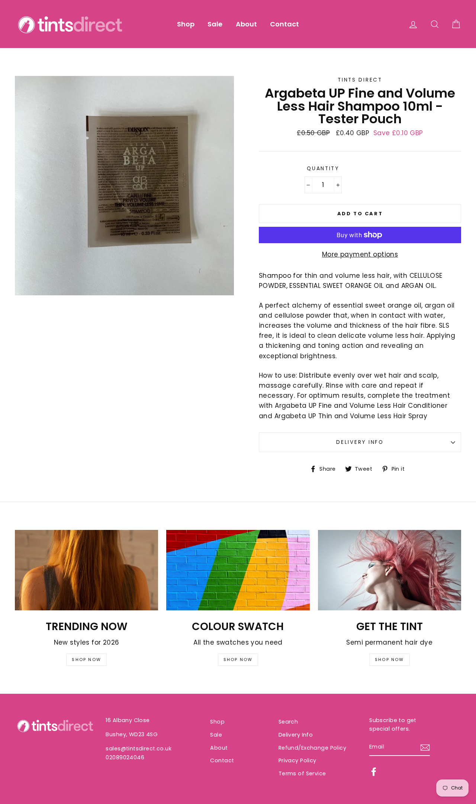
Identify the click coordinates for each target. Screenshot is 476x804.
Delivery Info (359, 442)
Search (288, 721)
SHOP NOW (86, 659)
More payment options (360, 254)
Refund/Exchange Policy (312, 747)
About (246, 24)
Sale (215, 24)
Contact (284, 24)
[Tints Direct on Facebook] (373, 771)
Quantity (323, 168)
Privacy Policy (297, 760)
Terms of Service (302, 773)
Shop (185, 24)
